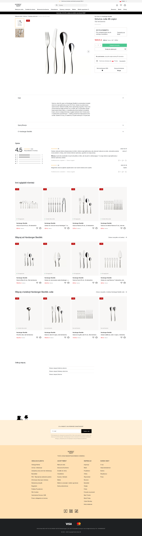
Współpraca (103, 473)
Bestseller (86, 483)
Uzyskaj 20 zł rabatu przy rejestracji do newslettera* (72, 1)
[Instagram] (71, 511)
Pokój (85, 489)
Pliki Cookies (34, 492)
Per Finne (97, 16)
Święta (86, 486)
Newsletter (34, 473)
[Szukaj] (56, 5)
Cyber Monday (88, 501)
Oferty (125, 9)
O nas (102, 464)
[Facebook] (65, 511)
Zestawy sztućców (32, 16)
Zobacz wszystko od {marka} (116, 237)
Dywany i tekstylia (65, 9)
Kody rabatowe (88, 504)
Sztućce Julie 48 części (44, 16)
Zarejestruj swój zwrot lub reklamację (41, 470)
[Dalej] (88, 51)
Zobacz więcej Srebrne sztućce (58, 368)
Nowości (113, 9)
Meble (74, 9)
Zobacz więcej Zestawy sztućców (58, 371)
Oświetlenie (54, 9)
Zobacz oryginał (70, 160)
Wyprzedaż (87, 476)
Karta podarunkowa (62, 486)
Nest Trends (87, 495)
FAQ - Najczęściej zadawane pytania (41, 476)
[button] (98, 24)
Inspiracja (86, 464)
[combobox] (123, 1)
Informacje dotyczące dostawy (39, 480)
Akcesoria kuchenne (43, 9)
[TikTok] (76, 511)
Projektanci (87, 470)
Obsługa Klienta (35, 464)
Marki (119, 9)
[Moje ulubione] (121, 5)
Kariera (102, 470)
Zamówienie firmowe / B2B (38, 495)
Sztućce (25, 16)
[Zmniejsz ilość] (96, 45)
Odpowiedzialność (105, 467)
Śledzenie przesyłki (36, 483)
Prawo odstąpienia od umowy (39, 498)
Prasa (101, 476)
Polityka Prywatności (37, 489)
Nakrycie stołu (19, 9)
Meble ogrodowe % (83, 9)
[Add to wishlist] (37, 228)
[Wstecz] (29, 51)
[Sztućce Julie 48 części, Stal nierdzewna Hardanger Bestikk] (59, 51)
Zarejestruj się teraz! (121, 33)
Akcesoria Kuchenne (63, 467)
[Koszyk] (125, 5)
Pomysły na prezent (89, 492)
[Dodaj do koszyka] (40, 228)
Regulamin (34, 486)
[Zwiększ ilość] (100, 45)
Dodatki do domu (30, 9)
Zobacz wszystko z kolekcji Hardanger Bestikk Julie (110, 292)
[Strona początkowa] (18, 5)
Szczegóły (122, 61)
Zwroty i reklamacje (36, 467)
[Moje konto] (117, 5)
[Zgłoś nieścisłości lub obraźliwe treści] (126, 160)
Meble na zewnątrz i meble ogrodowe (67, 483)
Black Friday (87, 498)
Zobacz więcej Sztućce (55, 374)
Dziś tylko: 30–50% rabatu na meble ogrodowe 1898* (71, 13)
